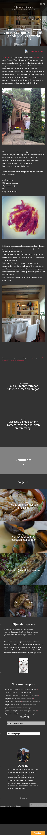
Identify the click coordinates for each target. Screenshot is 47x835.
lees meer (23, 798)
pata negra (14, 360)
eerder (7, 57)
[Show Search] (43, 4)
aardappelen (32, 358)
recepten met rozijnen (28, 705)
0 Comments (28, 27)
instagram (27, 814)
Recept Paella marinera (25, 698)
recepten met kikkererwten (31, 701)
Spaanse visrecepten (11, 711)
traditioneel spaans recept (28, 711)
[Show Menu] (40, 4)
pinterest (23, 814)
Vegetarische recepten (12, 714)
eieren (39, 358)
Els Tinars (37, 57)
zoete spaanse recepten (28, 714)
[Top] (23, 817)
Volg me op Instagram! (38, 805)
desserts (34, 689)
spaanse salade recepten (13, 708)
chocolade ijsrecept (11, 689)
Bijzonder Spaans (23, 7)
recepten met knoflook (12, 705)
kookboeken (10, 358)
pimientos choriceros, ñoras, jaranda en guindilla (21, 695)
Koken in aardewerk (11, 692)
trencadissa (21, 360)
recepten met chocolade (13, 701)
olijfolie (8, 360)
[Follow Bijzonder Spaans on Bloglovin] (23, 673)
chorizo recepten (24, 689)
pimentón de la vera (26, 692)
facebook (20, 814)
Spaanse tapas (27, 708)
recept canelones (10, 698)
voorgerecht (18, 358)
